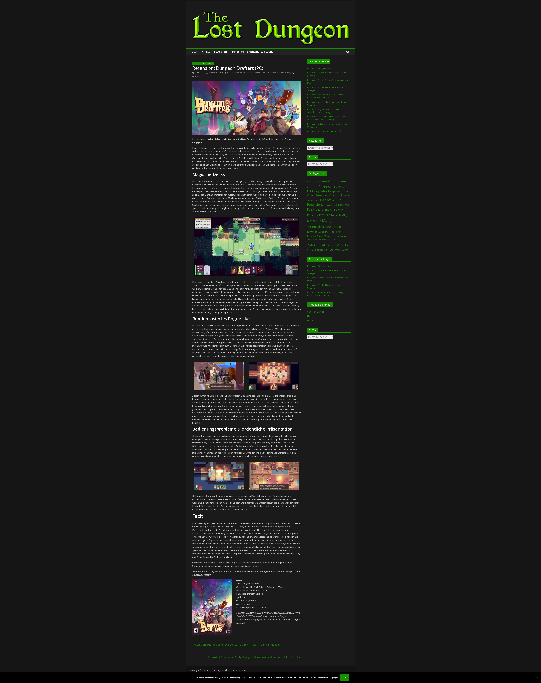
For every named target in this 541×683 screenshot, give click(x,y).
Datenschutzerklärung (260, 51)
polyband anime (326, 239)
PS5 (335, 239)
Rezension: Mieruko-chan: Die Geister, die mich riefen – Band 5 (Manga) (235, 644)
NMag (310, 316)
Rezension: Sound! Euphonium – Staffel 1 (325, 131)
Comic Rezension (318, 195)
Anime (333, 180)
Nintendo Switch (316, 231)
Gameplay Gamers (315, 311)
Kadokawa (343, 204)
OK (345, 677)
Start (195, 51)
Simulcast (311, 250)
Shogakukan (332, 245)
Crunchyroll (335, 195)
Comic (339, 191)
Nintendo (336, 227)
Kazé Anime (321, 209)
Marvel (328, 226)
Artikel (206, 51)
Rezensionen (220, 51)
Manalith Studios (283, 73)
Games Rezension (269, 73)
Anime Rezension (321, 186)
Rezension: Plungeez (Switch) (320, 68)
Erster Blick (318, 200)
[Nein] (537, 677)
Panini (329, 232)
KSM (321, 215)
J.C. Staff (334, 205)
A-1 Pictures (311, 182)
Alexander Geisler (216, 73)
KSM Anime (331, 215)
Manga (344, 214)
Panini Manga (323, 236)
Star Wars (335, 249)
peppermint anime (343, 236)
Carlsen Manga (328, 191)
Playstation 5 (313, 239)
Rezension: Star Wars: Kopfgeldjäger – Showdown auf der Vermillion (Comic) (255, 657)
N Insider (311, 320)
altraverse (322, 181)
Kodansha (313, 215)
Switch (344, 249)
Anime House (344, 181)
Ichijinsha (326, 205)
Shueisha (343, 245)
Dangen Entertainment (236, 73)
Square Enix (322, 249)
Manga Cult (314, 221)
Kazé (310, 209)
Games (196, 63)
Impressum (238, 51)
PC (292, 73)
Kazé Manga (336, 209)
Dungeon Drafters (253, 73)
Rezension (196, 76)
